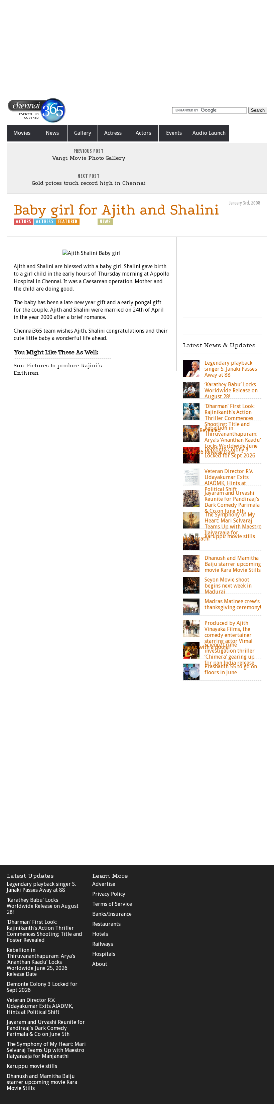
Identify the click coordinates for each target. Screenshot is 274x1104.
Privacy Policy (108, 894)
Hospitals (103, 954)
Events (174, 133)
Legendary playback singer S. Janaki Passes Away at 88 (41, 887)
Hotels (100, 934)
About (99, 964)
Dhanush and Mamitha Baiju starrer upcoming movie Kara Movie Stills (42, 1082)
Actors (143, 133)
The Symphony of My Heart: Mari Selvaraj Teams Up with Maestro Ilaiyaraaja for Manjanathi (46, 1050)
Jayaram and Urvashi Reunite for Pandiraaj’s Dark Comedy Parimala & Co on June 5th (46, 1028)
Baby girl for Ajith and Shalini (116, 209)
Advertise (103, 884)
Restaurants (106, 924)
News (52, 133)
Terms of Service (112, 904)
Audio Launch (209, 133)
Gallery (82, 133)
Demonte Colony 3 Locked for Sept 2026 (42, 987)
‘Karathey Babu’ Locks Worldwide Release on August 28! (43, 906)
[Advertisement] (137, 48)
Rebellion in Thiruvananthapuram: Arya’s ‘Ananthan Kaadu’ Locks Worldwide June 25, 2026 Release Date (41, 962)
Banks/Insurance (112, 914)
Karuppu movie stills (32, 1066)
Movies (21, 133)
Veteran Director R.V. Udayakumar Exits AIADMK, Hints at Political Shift (40, 1006)
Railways (102, 944)
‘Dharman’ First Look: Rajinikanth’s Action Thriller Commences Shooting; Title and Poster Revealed (44, 931)
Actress (113, 133)
